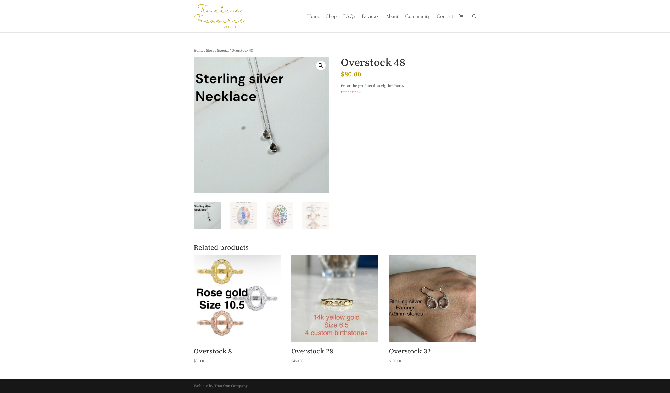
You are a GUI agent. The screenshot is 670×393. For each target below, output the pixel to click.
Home (313, 16)
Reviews (370, 16)
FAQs (349, 16)
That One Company (231, 385)
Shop (331, 16)
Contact (445, 16)
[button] (321, 65)
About (392, 16)
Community (417, 16)
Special (223, 50)
